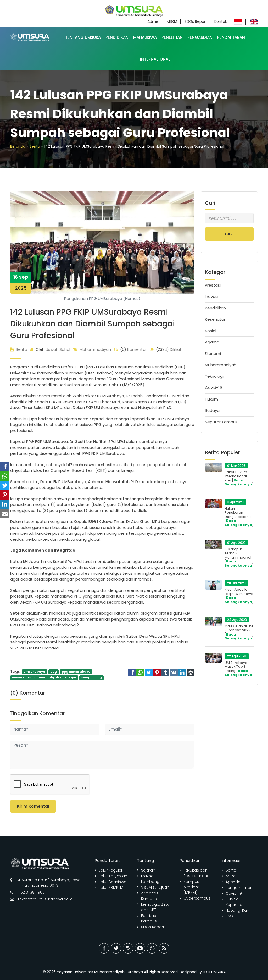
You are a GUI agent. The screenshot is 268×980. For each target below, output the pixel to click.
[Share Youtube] (140, 948)
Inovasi (211, 296)
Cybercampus (197, 898)
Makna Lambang (150, 878)
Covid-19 (213, 387)
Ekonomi (213, 353)
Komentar (133, 349)
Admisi (153, 21)
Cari (229, 234)
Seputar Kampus (221, 422)
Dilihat (169, 349)
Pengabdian (200, 37)
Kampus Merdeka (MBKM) (191, 887)
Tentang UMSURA (83, 37)
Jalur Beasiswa (112, 881)
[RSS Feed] (164, 948)
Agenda (233, 881)
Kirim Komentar (33, 806)
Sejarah (148, 870)
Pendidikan (117, 37)
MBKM (172, 21)
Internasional (155, 59)
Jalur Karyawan (113, 876)
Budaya (212, 410)
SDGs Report (196, 21)
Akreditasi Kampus (150, 895)
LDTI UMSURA (214, 971)
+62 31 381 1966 (31, 892)
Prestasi (213, 285)
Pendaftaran (231, 37)
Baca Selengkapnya (238, 482)
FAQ (229, 916)
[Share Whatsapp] (152, 948)
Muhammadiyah (95, 349)
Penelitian (172, 37)
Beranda (17, 146)
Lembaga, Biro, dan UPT (155, 907)
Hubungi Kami (239, 910)
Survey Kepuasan (235, 901)
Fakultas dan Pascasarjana (196, 873)
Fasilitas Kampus (149, 918)
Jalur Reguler (110, 870)
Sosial (210, 330)
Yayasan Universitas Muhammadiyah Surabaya (100, 971)
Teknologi (214, 376)
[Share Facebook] (104, 948)
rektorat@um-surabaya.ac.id (45, 899)
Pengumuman (239, 887)
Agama (212, 342)
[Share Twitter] (116, 948)
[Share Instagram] (128, 948)
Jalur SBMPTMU (112, 887)
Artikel (231, 876)
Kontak (220, 21)
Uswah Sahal (53, 349)
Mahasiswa (145, 37)
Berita (35, 146)
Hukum (211, 399)
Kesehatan (215, 319)
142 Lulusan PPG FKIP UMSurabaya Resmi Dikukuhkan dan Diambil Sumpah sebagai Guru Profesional (92, 323)
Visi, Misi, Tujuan (155, 887)
